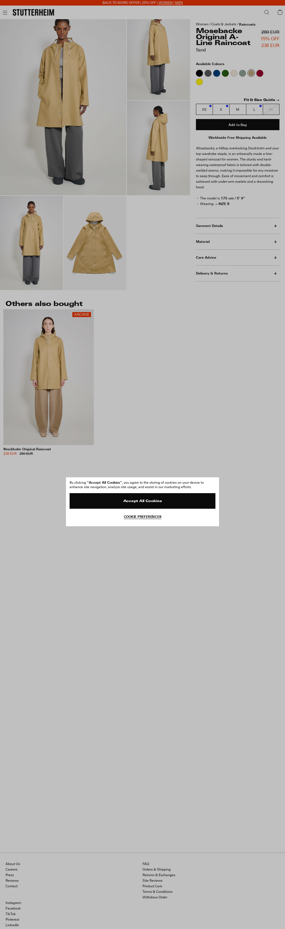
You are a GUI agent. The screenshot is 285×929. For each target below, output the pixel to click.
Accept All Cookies (142, 501)
